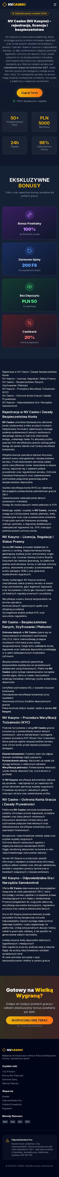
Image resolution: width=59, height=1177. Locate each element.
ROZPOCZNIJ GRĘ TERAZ (29, 1020)
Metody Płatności (10, 1083)
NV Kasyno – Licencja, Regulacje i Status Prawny (29, 378)
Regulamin (7, 1108)
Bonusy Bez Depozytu (12, 1075)
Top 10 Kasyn (8, 1071)
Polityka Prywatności (12, 1104)
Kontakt (5, 1096)
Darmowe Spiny (9, 1079)
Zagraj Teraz (29, 92)
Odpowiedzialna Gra (12, 1100)
